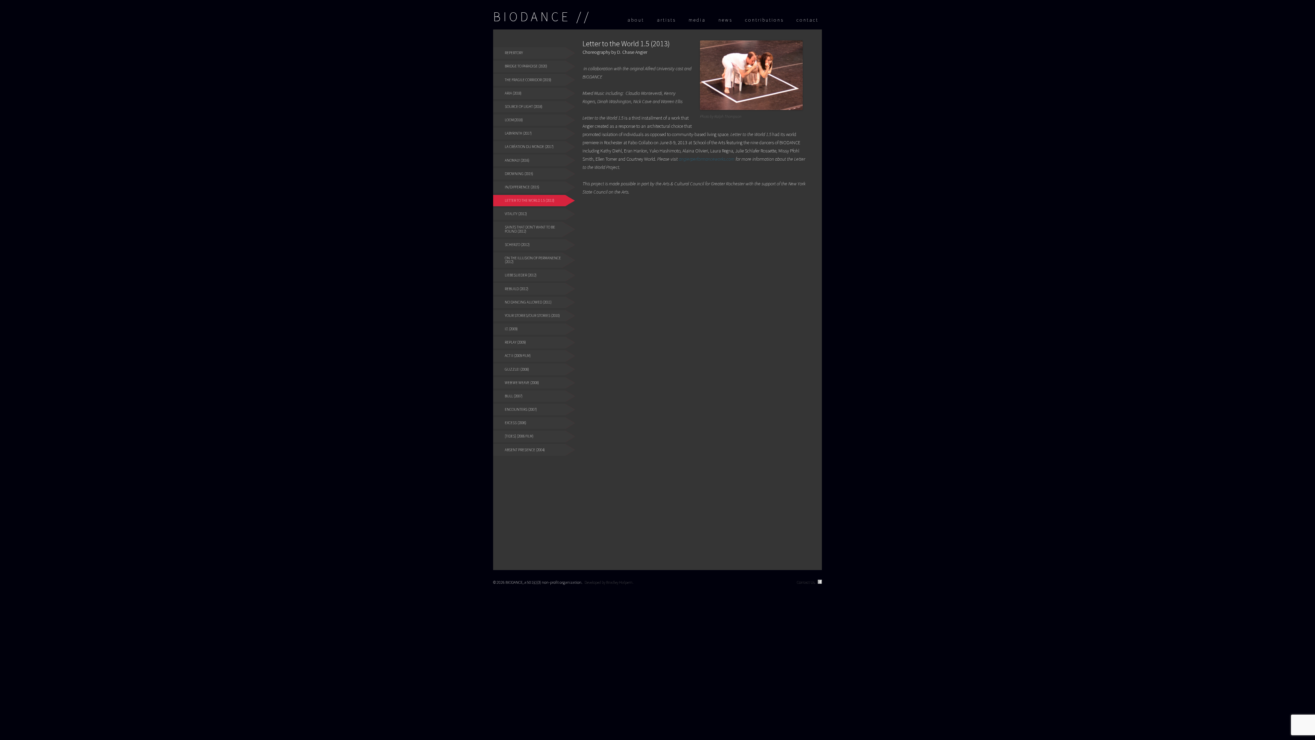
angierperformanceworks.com (707, 159)
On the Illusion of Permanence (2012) (533, 260)
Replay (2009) (515, 342)
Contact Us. (806, 582)
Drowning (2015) (519, 173)
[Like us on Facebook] (820, 582)
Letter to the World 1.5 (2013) (529, 200)
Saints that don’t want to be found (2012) (530, 229)
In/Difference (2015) (522, 187)
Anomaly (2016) (517, 160)
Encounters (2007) (521, 409)
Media (697, 20)
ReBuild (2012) (516, 288)
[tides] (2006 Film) (519, 436)
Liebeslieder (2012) (521, 275)
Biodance (532, 17)
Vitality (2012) (516, 213)
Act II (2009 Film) (518, 355)
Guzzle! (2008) (517, 369)
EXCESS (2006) (515, 422)
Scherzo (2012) (517, 244)
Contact (807, 20)
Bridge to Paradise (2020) (526, 66)
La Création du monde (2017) (529, 146)
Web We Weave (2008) (522, 382)
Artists (666, 20)
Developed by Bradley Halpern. (609, 582)
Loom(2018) (514, 120)
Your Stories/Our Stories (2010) (532, 315)
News (725, 20)
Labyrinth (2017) (518, 133)
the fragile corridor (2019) (528, 79)
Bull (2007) (514, 396)
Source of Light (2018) (523, 106)
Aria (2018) (513, 93)
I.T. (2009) (511, 328)
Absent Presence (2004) (525, 449)
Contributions (764, 20)
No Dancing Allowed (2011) (528, 302)
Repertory (514, 52)
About (635, 20)
